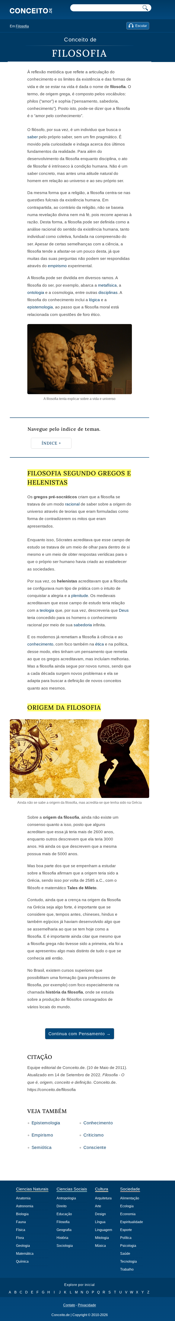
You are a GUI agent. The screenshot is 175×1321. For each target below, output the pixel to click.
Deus (124, 610)
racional (72, 504)
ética (99, 644)
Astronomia (24, 1206)
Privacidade (87, 1305)
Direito (62, 1206)
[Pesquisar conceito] (145, 8)
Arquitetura (103, 1198)
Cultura (101, 1189)
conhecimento (40, 644)
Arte (98, 1206)
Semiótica (42, 1147)
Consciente (94, 1147)
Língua (100, 1222)
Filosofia (22, 26)
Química (22, 1261)
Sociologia (65, 1245)
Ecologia (127, 1206)
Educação (64, 1214)
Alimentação (129, 1198)
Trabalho (127, 1269)
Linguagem (103, 1230)
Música (100, 1245)
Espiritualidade (131, 1222)
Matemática (25, 1253)
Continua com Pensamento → (79, 1033)
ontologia (35, 292)
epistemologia (40, 307)
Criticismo (93, 1135)
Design (100, 1214)
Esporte (126, 1230)
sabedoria (83, 625)
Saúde (125, 1253)
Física (20, 1230)
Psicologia (128, 1245)
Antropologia (66, 1198)
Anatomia (23, 1198)
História (62, 1238)
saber (32, 137)
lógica (94, 300)
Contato (69, 1305)
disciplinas (108, 292)
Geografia (64, 1230)
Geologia (23, 1245)
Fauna (21, 1222)
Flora (20, 1238)
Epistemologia (46, 1122)
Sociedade (130, 1189)
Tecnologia (128, 1261)
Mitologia (102, 1238)
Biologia (22, 1214)
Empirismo (42, 1135)
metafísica (107, 285)
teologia (47, 610)
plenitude (79, 595)
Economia (128, 1214)
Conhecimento (98, 1122)
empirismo (57, 266)
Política (125, 1238)
